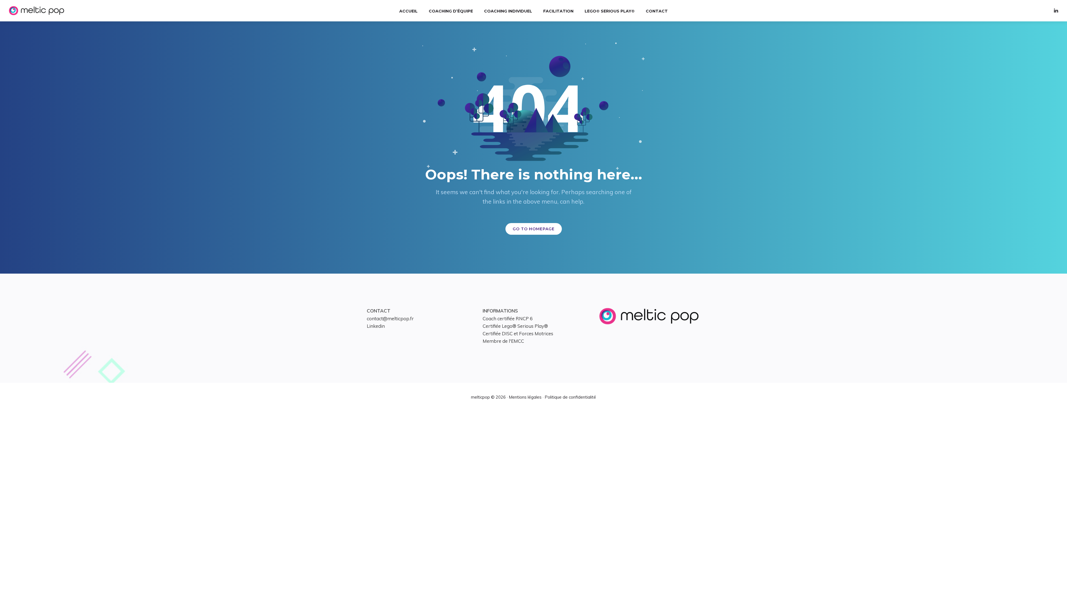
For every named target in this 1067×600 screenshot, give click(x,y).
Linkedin (376, 326)
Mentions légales (525, 397)
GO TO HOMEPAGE (534, 228)
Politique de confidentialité (570, 397)
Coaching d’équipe (451, 11)
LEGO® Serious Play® (610, 11)
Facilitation (558, 11)
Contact (657, 11)
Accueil (408, 11)
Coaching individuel (508, 11)
